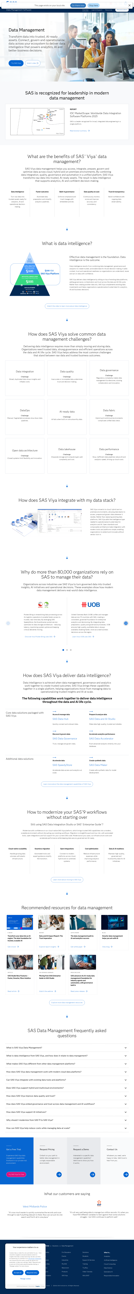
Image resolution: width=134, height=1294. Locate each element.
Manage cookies (25, 1279)
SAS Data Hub (60, 718)
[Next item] (126, 623)
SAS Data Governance (65, 738)
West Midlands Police (35, 1206)
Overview (85, 10)
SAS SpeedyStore (62, 764)
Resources (108, 10)
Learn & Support (97, 10)
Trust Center (46, 1285)
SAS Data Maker (98, 764)
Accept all (17, 1273)
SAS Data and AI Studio (102, 718)
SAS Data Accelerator (101, 738)
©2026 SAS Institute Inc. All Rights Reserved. (66, 1285)
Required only (32, 1273)
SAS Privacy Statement (34, 1258)
